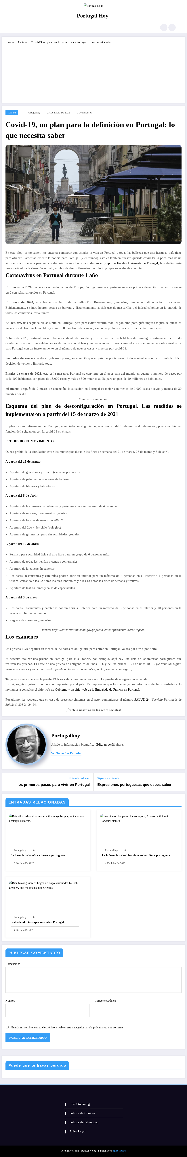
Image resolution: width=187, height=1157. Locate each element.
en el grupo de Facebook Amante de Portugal (127, 263)
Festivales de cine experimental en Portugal (37, 922)
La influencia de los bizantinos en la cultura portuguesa (136, 855)
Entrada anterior (79, 778)
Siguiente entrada (108, 778)
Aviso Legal (77, 1131)
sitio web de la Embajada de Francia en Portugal (107, 689)
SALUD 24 (142, 699)
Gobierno (61, 689)
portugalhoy (34, 112)
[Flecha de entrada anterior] (6, 782)
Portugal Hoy (92, 16)
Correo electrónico (105, 1000)
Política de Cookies (82, 1113)
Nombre (10, 1000)
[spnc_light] (172, 27)
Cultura (12, 112)
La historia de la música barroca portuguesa (38, 855)
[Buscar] (163, 27)
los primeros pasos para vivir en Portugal (54, 785)
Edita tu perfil (105, 744)
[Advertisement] (93, 71)
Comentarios (12, 963)
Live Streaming (79, 1104)
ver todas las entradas (66, 753)
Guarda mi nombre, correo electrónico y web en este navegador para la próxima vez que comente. (67, 1027)
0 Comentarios (84, 112)
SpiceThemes (119, 1150)
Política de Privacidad (83, 1122)
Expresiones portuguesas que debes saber (134, 785)
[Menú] (13, 27)
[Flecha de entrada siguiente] (180, 782)
